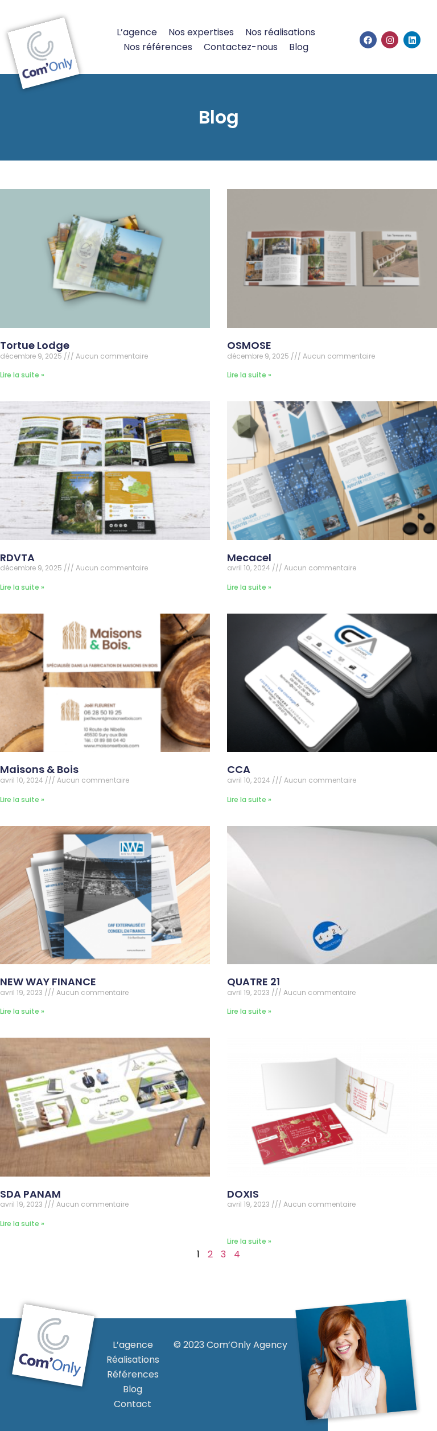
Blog (298, 47)
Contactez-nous (241, 47)
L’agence (137, 32)
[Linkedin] (411, 39)
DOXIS (243, 1194)
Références (133, 1374)
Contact (132, 1404)
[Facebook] (368, 39)
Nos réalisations (280, 32)
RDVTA (17, 557)
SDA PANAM (30, 1194)
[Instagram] (389, 39)
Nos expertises (201, 32)
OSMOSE (249, 345)
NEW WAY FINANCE (48, 981)
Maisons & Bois (39, 769)
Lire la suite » (22, 375)
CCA (238, 769)
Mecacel (249, 557)
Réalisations (132, 1359)
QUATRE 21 (253, 981)
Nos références (157, 47)
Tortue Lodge (34, 345)
